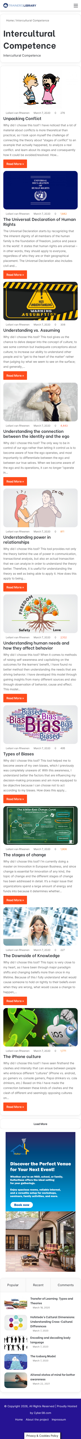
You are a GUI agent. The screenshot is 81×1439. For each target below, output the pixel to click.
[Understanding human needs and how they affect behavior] (40, 613)
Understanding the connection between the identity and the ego (36, 433)
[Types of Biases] (40, 724)
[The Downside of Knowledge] (40, 926)
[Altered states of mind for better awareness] (15, 1380)
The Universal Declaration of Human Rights (39, 221)
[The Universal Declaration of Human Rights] (40, 190)
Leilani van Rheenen (17, 112)
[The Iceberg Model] (15, 1362)
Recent (38, 1285)
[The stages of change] (40, 825)
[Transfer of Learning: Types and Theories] (15, 1304)
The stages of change (24, 854)
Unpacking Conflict (22, 118)
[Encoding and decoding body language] (15, 1343)
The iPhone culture (22, 1056)
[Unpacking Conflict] (40, 89)
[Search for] (68, 7)
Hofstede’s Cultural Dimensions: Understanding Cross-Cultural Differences (52, 1321)
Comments (66, 1285)
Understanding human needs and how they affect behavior (36, 645)
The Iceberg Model (43, 1356)
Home (9, 20)
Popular (13, 1285)
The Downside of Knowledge (31, 955)
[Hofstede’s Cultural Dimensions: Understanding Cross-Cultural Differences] (15, 1322)
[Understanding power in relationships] (40, 508)
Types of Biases (18, 753)
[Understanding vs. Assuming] (40, 301)
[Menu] (76, 7)
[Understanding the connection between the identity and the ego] (40, 402)
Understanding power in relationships (27, 539)
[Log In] (61, 7)
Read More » (15, 164)
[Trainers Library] (19, 5)
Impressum (59, 1419)
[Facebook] (40, 1430)
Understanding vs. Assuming (31, 330)
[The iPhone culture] (40, 1027)
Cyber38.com (42, 1412)
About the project (37, 1419)
